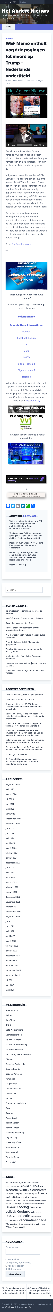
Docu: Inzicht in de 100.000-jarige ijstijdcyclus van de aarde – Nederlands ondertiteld (24, 706)
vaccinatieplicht (12, 1221)
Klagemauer (11, 1083)
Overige (9, 39)
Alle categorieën (15, 1266)
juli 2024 (10, 828)
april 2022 (10, 936)
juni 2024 (10, 833)
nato (35, 1203)
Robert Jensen (12, 1127)
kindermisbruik (40, 1200)
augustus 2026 (13, 784)
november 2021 (13, 960)
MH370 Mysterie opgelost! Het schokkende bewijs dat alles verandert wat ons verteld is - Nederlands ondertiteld (23, 556)
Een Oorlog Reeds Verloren (18, 1054)
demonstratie (14, 1189)
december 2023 (13, 862)
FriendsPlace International (26, 325)
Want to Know (12, 1157)
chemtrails (10, 1186)
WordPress (9, 1307)
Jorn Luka (10, 1079)
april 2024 (10, 843)
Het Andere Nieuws (25, 11)
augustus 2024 (13, 823)
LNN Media (11, 1093)
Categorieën (14, 1269)
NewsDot (27, 1307)
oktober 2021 (12, 965)
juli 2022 (10, 921)
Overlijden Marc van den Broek (20, 699)
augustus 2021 (13, 975)
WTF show (11, 1162)
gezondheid (25, 1197)
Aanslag (29, 516)
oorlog (24, 1207)
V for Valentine (12, 1147)
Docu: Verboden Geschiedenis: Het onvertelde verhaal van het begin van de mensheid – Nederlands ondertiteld (24, 732)
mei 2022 (10, 931)
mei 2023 (10, 872)
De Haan (39, 1186)
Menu (8, 26)
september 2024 (13, 818)
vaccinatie (21, 1216)
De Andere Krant (13, 1039)
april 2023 (10, 877)
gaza (7, 1197)
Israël (18, 1200)
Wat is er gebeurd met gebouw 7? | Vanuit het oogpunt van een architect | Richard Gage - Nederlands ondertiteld (25, 525)
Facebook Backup (26, 338)
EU (36, 1194)
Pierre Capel (11, 1118)
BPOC (8, 1025)
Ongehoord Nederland (16, 1103)
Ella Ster (9, 1059)
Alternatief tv (12, 1010)
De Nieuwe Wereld (14, 1049)
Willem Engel (12, 1227)
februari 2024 (12, 853)
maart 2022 (11, 941)
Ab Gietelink (12, 1182)
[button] (26, 136)
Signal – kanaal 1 (26, 364)
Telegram (26, 376)
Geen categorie (13, 1069)
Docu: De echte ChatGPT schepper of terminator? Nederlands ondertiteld (23, 724)
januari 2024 (11, 858)
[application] (26, 135)
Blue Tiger (10, 1020)
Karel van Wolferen (28, 1200)
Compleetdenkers (14, 1035)
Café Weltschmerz (14, 1030)
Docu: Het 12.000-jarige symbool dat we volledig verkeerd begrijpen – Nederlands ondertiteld (25, 716)
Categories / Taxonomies (18, 1262)
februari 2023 (12, 887)
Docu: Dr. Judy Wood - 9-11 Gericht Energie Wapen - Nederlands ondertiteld (26, 545)
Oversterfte (35, 1207)
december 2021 (13, 955)
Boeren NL (35, 1183)
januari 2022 (11, 950)
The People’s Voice (21, 244)
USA (9, 1216)
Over (8, 1108)
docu (25, 1190)
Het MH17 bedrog (17, 564)
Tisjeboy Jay (11, 1137)
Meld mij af (13, 1259)
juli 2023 (10, 867)
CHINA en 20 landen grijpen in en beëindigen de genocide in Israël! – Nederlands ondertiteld (22, 761)
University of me (13, 1142)
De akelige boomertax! (16, 754)
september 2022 (13, 911)
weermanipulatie (29, 1224)
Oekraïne (12, 1207)
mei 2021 (10, 990)
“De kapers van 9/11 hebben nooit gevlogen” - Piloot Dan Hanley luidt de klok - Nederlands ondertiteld (25, 535)
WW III (22, 1227)
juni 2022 (10, 926)
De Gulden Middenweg (16, 1044)
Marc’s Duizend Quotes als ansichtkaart (24, 694)
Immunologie (10, 1200)
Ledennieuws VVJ (14, 1088)
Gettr (26, 351)
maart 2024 (11, 848)
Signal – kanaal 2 (26, 370)
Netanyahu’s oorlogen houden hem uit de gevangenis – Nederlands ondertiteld (25, 741)
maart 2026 (11, 794)
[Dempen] (40, 145)
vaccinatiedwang (36, 1216)
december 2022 (13, 897)
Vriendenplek (26, 316)
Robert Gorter (12, 1123)
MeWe (26, 357)
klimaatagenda (17, 1203)
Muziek (9, 1098)
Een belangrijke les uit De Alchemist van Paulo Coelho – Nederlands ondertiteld (24, 748)
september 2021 (13, 970)
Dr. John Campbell (14, 1193)
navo (41, 1203)
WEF (38, 1223)
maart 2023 (11, 882)
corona (17, 1186)
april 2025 (10, 814)
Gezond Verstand (14, 1074)
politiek (11, 1211)
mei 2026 (10, 789)
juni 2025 (10, 804)
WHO (43, 1224)
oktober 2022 (12, 906)
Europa (42, 1193)
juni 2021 (10, 985)
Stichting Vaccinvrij (15, 1132)
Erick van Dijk (29, 1194)
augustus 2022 (13, 916)
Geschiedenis (14, 1197)
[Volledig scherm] (44, 145)
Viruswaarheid (12, 1152)
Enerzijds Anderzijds (15, 1064)
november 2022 (13, 902)
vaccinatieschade (32, 1220)
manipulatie (29, 1203)
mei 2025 (10, 809)
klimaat (8, 1203)
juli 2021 (9, 980)
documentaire (38, 1189)
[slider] (24, 145)
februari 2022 (12, 946)
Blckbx (9, 1015)
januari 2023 (11, 892)
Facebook (26, 331)
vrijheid (20, 1224)
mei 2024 (10, 838)
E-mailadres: (12, 1247)
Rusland (23, 1211)
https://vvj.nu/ (33, 400)
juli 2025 (10, 799)
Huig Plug (34, 1197)
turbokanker (36, 1212)
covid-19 (27, 1186)
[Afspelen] (9, 145)
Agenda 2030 (24, 1182)
